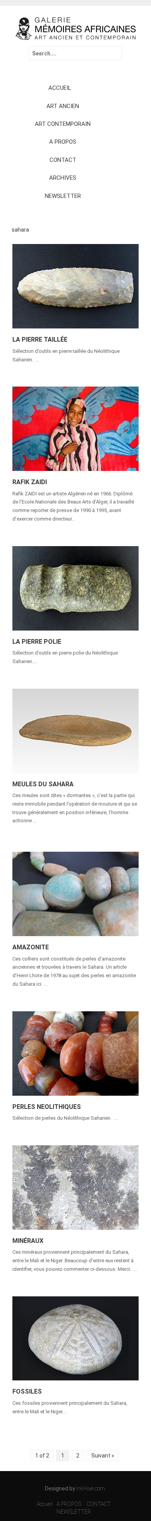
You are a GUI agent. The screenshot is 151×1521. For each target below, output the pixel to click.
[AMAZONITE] (75, 893)
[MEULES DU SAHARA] (75, 730)
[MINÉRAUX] (75, 1187)
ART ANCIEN (62, 106)
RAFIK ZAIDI (29, 482)
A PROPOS (62, 141)
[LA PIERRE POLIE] (75, 587)
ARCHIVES (62, 177)
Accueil (45, 1504)
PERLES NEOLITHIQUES (46, 1106)
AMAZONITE (30, 947)
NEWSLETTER (63, 195)
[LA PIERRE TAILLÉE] (75, 286)
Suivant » (102, 1455)
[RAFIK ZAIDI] (75, 428)
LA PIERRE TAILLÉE (39, 339)
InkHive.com (90, 1488)
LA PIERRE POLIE (36, 641)
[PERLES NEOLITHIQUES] (75, 1053)
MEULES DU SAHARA (43, 784)
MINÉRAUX (27, 1240)
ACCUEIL (59, 87)
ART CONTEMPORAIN (63, 123)
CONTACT (63, 159)
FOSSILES (27, 1391)
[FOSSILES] (75, 1338)
